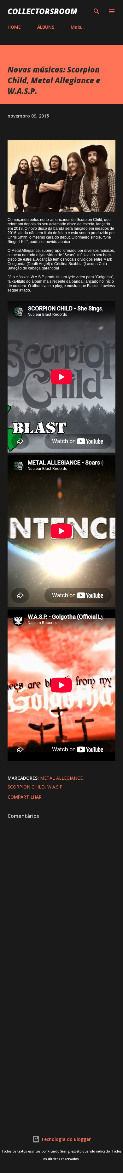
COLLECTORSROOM (42, 11)
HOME (14, 27)
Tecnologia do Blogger (65, 1139)
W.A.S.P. (55, 787)
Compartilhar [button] (25, 797)
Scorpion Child (26, 787)
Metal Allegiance (61, 778)
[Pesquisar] (96, 11)
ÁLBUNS (45, 27)
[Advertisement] (61, 1046)
